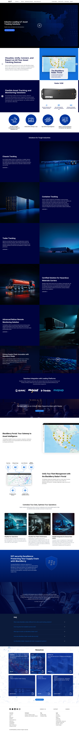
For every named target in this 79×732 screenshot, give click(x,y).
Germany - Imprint (59, 723)
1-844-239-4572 (60, 1)
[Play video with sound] (39, 25)
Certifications (11, 723)
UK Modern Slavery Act (60, 722)
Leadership (11, 721)
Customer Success (12, 726)
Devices (22, 1)
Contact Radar (54, 1)
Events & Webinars (12, 719)
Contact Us (43, 709)
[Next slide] (77, 64)
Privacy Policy (58, 719)
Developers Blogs (43, 716)
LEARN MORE (5, 167)
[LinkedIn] (15, 709)
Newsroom (11, 717)
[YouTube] (17, 709)
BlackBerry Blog (43, 714)
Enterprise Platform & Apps (30, 714)
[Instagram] (19, 709)
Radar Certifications (12, 725)
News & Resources (37, 1)
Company (11, 714)
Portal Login (67, 1)
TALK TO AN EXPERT (10, 30)
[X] (12, 709)
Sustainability (11, 722)
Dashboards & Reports (29, 1)
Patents (57, 717)
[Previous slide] (2, 64)
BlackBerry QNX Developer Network (31, 716)
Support (71, 1)
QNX (10, 716)
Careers (67, 709)
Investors (11, 718)
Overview (57, 714)
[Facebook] (10, 709)
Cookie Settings (58, 725)
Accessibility (58, 716)
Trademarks (58, 718)
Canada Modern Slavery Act (61, 721)
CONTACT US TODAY (39, 410)
